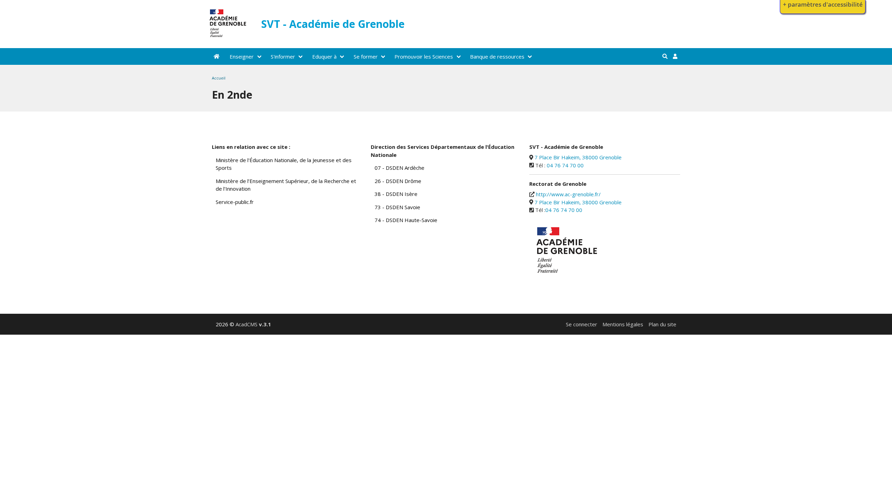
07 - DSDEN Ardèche (399, 167)
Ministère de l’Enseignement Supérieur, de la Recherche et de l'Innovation (286, 184)
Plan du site (662, 324)
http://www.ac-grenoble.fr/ (568, 194)
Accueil (218, 78)
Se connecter (581, 324)
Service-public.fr (235, 201)
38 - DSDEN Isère (396, 193)
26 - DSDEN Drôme (398, 180)
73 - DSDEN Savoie (397, 207)
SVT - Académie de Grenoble (333, 24)
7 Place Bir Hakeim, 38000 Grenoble (578, 157)
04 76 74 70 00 (565, 165)
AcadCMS (253, 324)
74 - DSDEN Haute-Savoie (406, 219)
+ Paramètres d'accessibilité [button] (823, 4)
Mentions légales (622, 324)
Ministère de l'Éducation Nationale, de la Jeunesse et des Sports (284, 164)
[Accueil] (228, 38)
